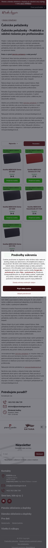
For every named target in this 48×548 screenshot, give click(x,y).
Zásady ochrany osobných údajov (24, 282)
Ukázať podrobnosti (24, 294)
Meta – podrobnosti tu (27, 272)
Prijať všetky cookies (24, 289)
